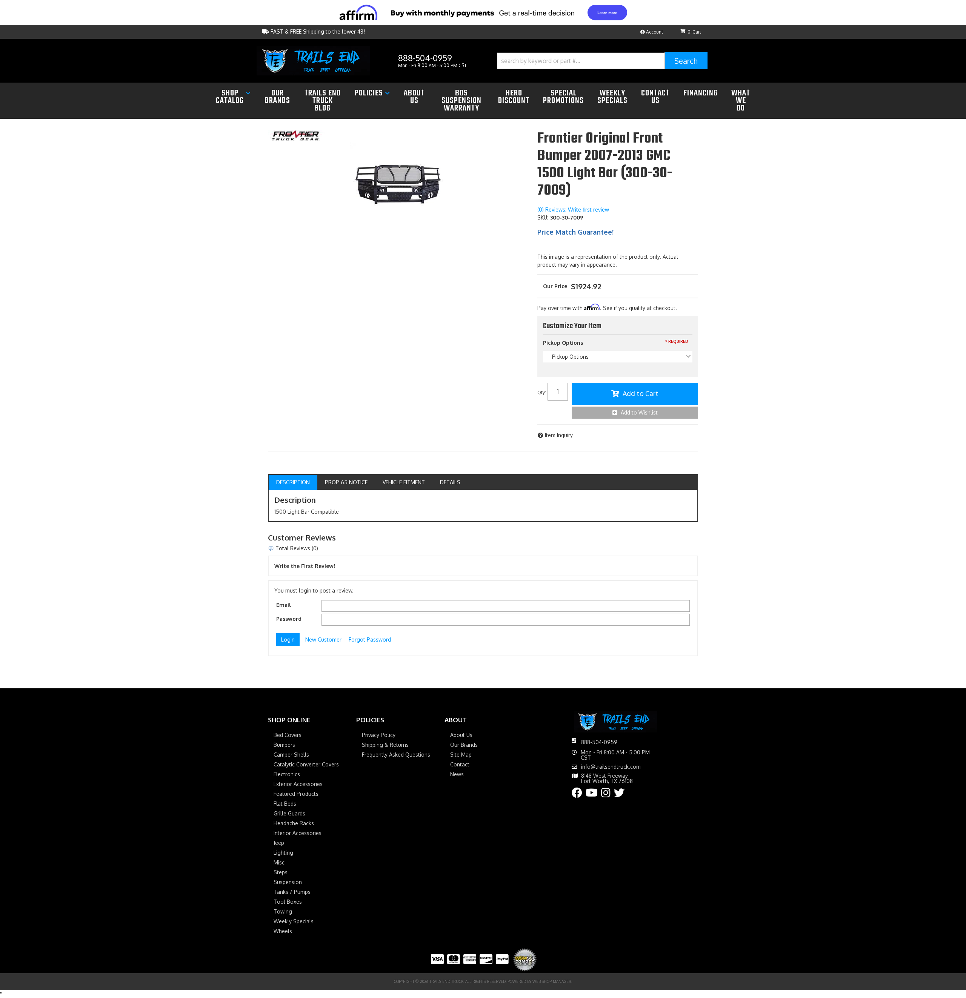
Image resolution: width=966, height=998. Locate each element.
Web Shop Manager (551, 981)
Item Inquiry (559, 435)
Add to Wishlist (639, 412)
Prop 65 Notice (346, 482)
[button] (602, 60)
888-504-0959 (599, 742)
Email (283, 605)
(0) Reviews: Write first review (573, 209)
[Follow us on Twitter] (619, 794)
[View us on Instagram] (606, 794)
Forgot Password (370, 639)
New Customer (323, 639)
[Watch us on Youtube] (592, 794)
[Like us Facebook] (577, 794)
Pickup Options (563, 342)
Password (288, 619)
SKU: (542, 217)
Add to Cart (640, 393)
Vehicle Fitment (404, 482)
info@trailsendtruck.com (611, 766)
